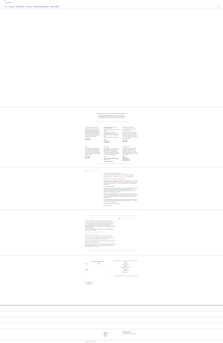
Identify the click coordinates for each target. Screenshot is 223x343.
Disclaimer (105, 334)
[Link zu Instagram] (216, 2)
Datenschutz (106, 333)
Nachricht (87, 269)
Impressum (106, 332)
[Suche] (218, 6)
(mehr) (95, 136)
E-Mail (99, 263)
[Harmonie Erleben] (7, 2)
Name (86, 263)
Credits (105, 335)
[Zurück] (2, 57)
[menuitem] (6, 6)
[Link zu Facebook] (218, 2)
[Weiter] (220, 57)
